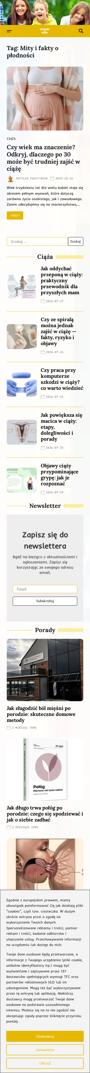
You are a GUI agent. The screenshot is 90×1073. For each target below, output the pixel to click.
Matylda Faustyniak (32, 178)
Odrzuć (45, 1063)
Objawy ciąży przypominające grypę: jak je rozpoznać (59, 474)
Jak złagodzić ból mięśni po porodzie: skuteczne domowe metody (41, 714)
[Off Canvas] (9, 31)
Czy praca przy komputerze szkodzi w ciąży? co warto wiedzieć (62, 379)
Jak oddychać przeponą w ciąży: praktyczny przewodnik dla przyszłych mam (62, 280)
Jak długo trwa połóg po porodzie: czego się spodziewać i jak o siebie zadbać (45, 814)
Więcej (15, 215)
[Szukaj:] (37, 241)
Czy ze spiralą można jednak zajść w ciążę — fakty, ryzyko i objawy (58, 331)
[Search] (81, 31)
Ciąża (11, 139)
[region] (45, 981)
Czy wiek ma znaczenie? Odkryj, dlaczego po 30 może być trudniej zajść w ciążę (43, 157)
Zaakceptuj (45, 1036)
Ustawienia (45, 1050)
